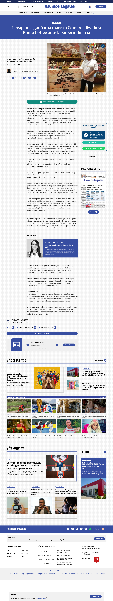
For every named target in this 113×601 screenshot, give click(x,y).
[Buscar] (15, 7)
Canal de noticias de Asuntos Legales (53, 101)
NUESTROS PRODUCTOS (45, 555)
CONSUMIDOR (48, 13)
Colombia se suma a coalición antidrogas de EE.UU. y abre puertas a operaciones (24, 465)
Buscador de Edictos (84, 13)
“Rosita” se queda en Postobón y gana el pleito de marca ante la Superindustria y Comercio (93, 386)
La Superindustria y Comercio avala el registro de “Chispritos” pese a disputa (18, 377)
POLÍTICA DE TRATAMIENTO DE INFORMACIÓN (65, 559)
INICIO (9, 550)
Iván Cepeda (83, 1)
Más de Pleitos (16, 360)
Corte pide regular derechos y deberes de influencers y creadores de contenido (17, 491)
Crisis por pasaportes (37, 1)
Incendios (50, 1)
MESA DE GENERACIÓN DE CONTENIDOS (63, 551)
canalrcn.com (86, 573)
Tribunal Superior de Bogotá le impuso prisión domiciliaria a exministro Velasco (41, 491)
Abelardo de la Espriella (69, 1)
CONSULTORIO (35, 13)
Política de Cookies (41, 598)
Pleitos (85, 452)
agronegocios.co (28, 573)
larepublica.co (13, 573)
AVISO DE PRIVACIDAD (63, 555)
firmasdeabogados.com (69, 573)
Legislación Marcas (26, 327)
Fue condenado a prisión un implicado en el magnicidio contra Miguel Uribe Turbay (65, 491)
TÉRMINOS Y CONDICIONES (46, 559)
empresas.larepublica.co (47, 573)
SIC (58, 1)
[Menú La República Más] (8, 7)
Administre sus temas (43, 333)
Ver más (92, 212)
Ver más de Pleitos (98, 360)
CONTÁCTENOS (42, 551)
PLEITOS (59, 13)
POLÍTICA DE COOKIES (44, 564)
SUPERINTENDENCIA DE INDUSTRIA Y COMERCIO (64, 563)
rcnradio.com (100, 573)
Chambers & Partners (21, 1)
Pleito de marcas (47, 327)
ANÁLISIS (69, 13)
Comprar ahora (93, 142)
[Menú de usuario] (89, 6)
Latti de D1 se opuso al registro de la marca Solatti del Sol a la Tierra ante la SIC (93, 373)
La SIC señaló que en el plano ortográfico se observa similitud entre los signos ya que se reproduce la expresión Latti (93, 473)
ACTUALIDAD (23, 13)
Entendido (96, 596)
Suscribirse (101, 6)
